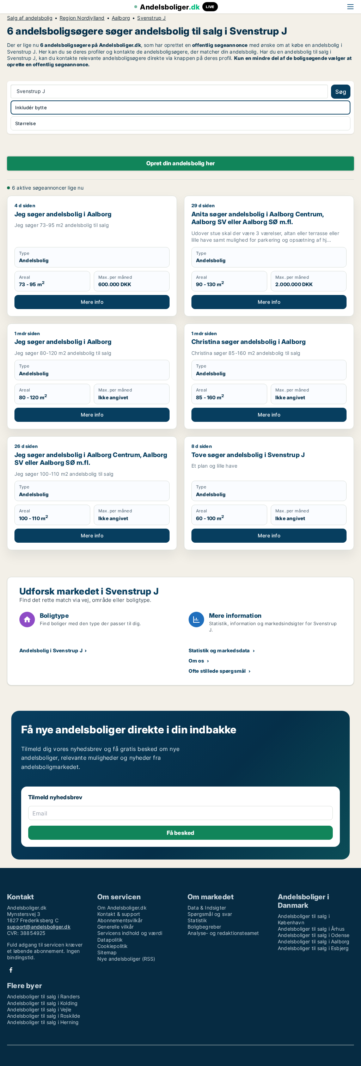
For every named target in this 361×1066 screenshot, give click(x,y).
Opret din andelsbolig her (180, 163)
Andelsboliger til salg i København (304, 919)
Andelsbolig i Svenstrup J (50, 650)
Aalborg (121, 18)
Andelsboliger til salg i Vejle (39, 1009)
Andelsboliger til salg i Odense (313, 935)
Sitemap (107, 952)
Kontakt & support (118, 914)
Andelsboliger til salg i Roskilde (43, 1016)
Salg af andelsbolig (30, 18)
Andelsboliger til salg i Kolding (42, 1003)
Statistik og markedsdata (219, 650)
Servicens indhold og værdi (129, 933)
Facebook (11, 970)
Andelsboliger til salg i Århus (311, 929)
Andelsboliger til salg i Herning (43, 1022)
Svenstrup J (151, 18)
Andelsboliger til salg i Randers (43, 996)
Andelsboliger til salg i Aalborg (313, 941)
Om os (196, 661)
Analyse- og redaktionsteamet (223, 933)
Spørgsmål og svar (210, 914)
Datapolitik (110, 940)
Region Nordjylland (82, 18)
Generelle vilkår (115, 927)
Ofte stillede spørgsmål (217, 671)
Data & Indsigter (207, 908)
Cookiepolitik (112, 946)
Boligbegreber (204, 927)
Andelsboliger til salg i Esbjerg (313, 948)
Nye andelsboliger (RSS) (126, 959)
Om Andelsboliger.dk (122, 908)
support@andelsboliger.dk (39, 927)
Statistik (197, 920)
